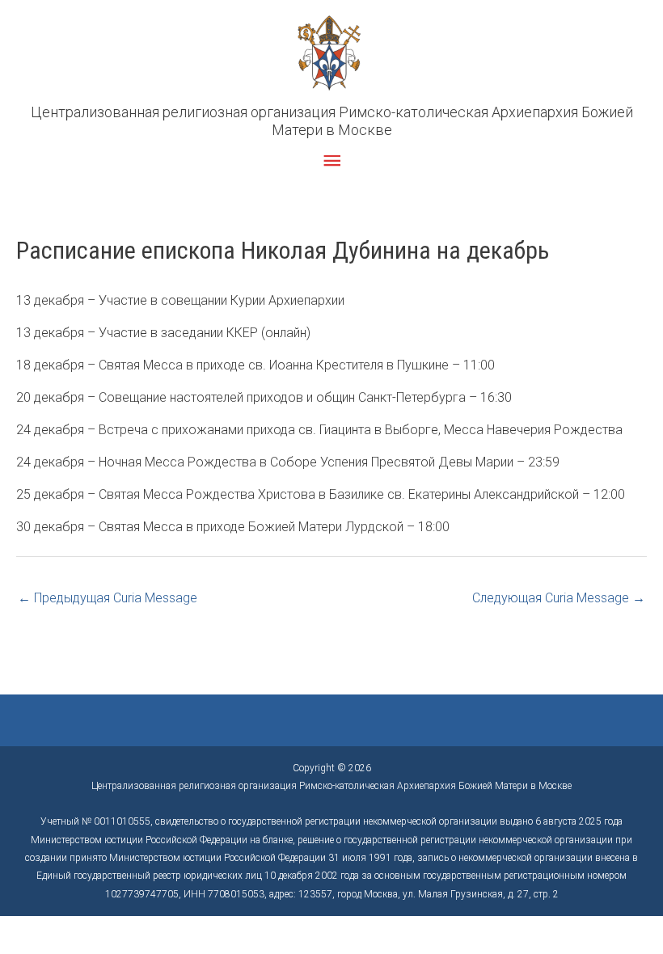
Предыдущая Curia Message (107, 598)
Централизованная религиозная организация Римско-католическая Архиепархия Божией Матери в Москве (332, 120)
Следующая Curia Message (558, 598)
